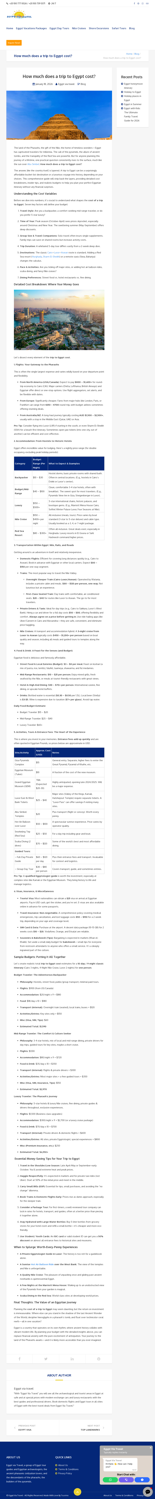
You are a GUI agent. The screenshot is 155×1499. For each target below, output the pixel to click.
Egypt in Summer (133, 104)
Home (9, 28)
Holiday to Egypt (132, 92)
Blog (132, 28)
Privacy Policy (65, 1473)
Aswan (64, 252)
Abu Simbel (33, 164)
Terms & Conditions (68, 1469)
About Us (63, 1465)
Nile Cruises (79, 28)
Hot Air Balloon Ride (42, 1264)
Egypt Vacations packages (31, 28)
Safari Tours (119, 28)
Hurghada (37, 256)
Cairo (50, 252)
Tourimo (65, 1495)
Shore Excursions (99, 28)
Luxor (57, 252)
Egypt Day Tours (59, 28)
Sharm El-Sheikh (51, 256)
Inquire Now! (14, 42)
